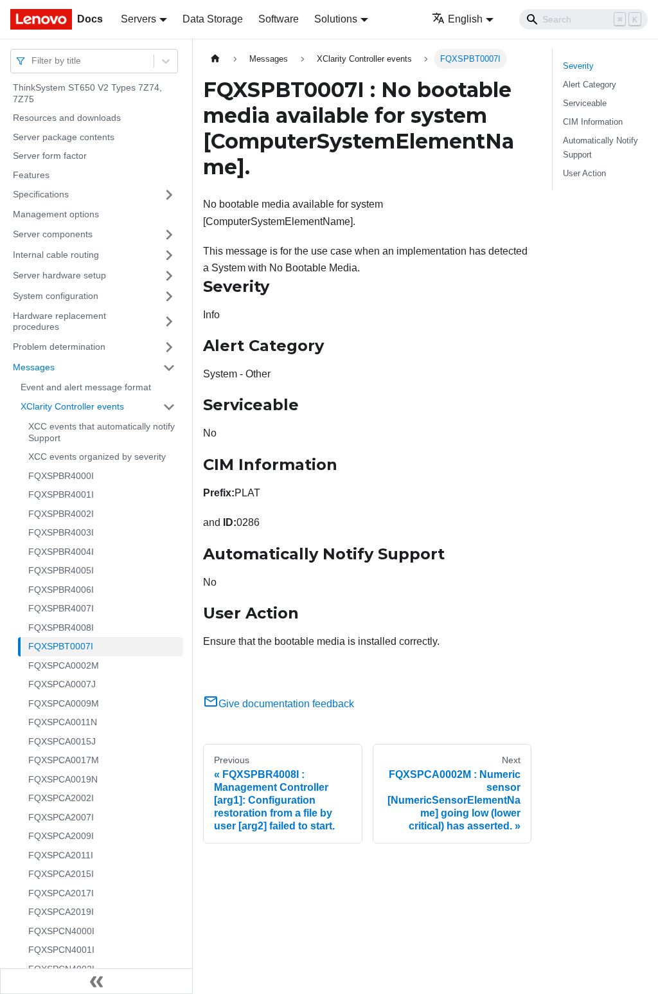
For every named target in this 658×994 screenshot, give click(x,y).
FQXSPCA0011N (62, 722)
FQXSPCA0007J (62, 684)
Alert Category (589, 84)
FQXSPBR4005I (61, 570)
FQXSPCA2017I (61, 893)
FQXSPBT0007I (60, 646)
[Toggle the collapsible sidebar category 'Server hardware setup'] (169, 276)
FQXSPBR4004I (61, 552)
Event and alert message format (86, 387)
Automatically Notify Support (600, 147)
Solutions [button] (335, 19)
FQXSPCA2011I (60, 855)
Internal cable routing (56, 254)
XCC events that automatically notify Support (101, 432)
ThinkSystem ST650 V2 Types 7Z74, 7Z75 (87, 93)
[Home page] (215, 59)
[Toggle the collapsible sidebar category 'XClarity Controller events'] (169, 407)
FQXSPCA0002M (63, 665)
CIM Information (593, 122)
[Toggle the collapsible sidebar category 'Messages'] (169, 367)
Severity (578, 66)
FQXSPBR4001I (61, 494)
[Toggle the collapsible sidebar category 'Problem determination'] (169, 347)
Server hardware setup (59, 275)
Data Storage (212, 19)
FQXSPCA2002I (61, 798)
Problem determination (59, 346)
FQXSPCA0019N (63, 779)
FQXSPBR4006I (61, 589)
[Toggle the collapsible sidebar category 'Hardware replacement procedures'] (169, 322)
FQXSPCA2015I (61, 874)
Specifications (41, 194)
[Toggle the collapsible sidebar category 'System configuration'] (169, 296)
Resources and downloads (67, 118)
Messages (34, 367)
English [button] (465, 19)
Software (278, 19)
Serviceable (585, 103)
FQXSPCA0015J (62, 741)
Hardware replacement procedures (59, 321)
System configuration (55, 296)
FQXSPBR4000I (61, 476)
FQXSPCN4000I (61, 931)
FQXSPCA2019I (61, 912)
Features (31, 175)
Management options (56, 214)
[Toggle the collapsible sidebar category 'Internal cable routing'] (169, 255)
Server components (53, 234)
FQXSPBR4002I (61, 514)
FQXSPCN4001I (61, 949)
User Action (584, 173)
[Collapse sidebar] (96, 981)
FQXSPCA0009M (63, 703)
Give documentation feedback (286, 703)
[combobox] (32, 60)
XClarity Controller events (72, 406)
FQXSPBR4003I (61, 532)
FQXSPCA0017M (63, 760)
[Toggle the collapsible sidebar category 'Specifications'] (169, 195)
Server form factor (50, 155)
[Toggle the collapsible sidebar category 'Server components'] (169, 234)
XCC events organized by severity (97, 456)
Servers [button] (138, 19)
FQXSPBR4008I (61, 627)
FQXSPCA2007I (61, 817)
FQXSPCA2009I (61, 836)
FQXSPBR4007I (61, 608)
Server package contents (63, 137)
